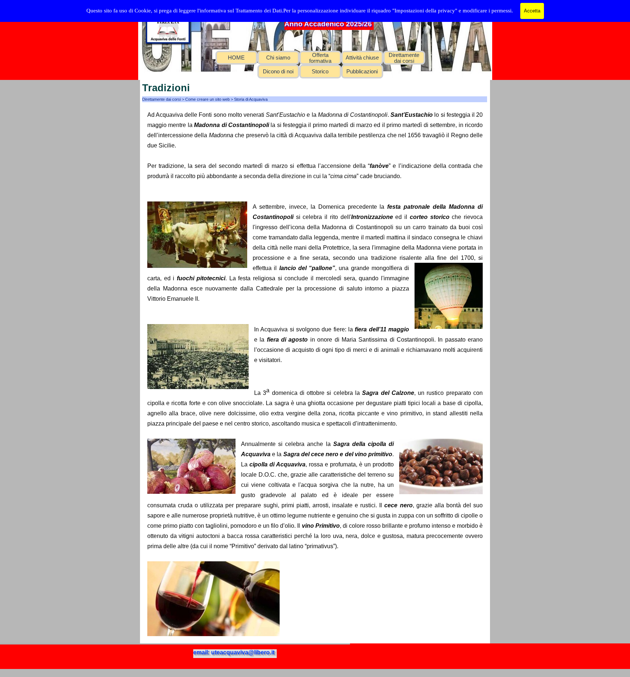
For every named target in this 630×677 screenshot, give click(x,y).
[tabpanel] (315, 372)
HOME (236, 58)
